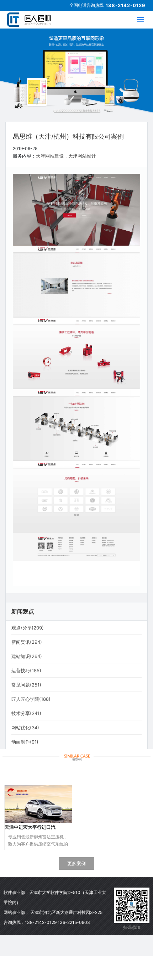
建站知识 (26, 656)
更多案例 (76, 863)
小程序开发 (108, 950)
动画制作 (24, 742)
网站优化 (25, 727)
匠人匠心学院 (31, 699)
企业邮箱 (108, 916)
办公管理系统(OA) (108, 939)
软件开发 (108, 904)
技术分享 (26, 713)
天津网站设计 (82, 156)
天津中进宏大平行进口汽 (30, 827)
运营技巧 (26, 670)
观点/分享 (27, 628)
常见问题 (26, 685)
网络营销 (108, 927)
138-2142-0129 (126, 5)
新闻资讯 (26, 642)
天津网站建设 (50, 156)
